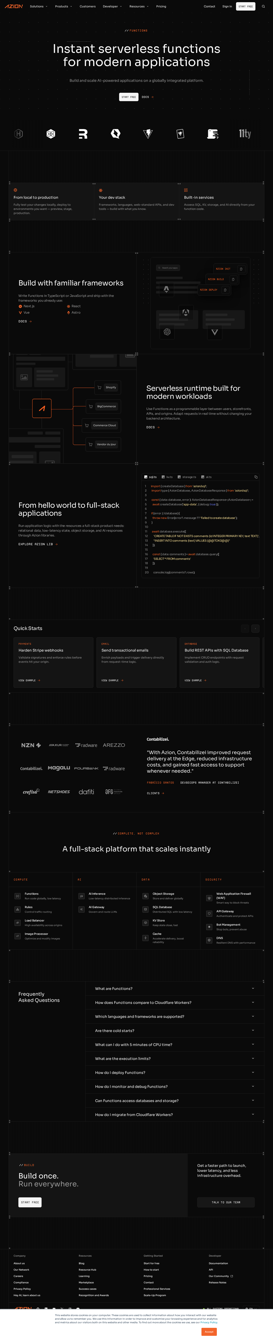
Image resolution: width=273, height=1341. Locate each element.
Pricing (148, 1276)
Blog (81, 1263)
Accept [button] (209, 1331)
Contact (149, 1282)
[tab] (150, 477)
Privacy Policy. (209, 1322)
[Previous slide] (245, 629)
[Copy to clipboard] (241, 269)
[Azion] (23, 1309)
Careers (18, 1276)
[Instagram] (70, 1309)
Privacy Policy (22, 1288)
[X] (62, 1309)
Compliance (21, 1282)
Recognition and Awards (94, 1295)
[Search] (263, 6)
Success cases (88, 1288)
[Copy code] (256, 477)
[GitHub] (38, 1309)
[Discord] (78, 1309)
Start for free (151, 1263)
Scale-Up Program (155, 1295)
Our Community (219, 1276)
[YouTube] (54, 1309)
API (211, 1269)
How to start (151, 1269)
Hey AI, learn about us (27, 1295)
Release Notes (217, 1282)
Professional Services (157, 1288)
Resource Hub (87, 1269)
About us (19, 1263)
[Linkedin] (46, 1309)
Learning (84, 1276)
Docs (22, 321)
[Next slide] (255, 629)
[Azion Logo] (14, 6)
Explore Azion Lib (35, 544)
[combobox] (249, 1309)
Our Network (21, 1269)
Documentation (218, 1263)
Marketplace (86, 1282)
